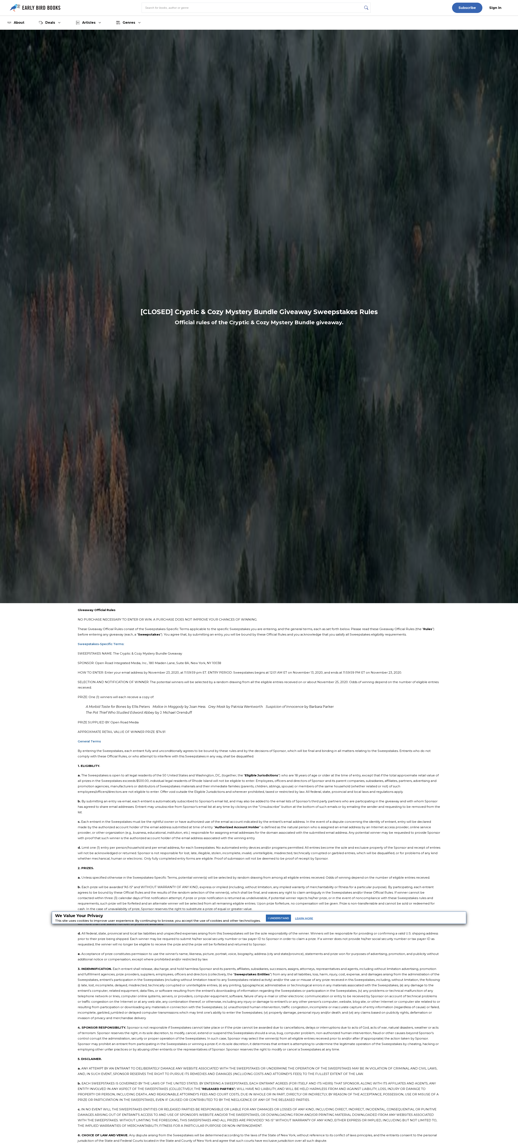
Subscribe (467, 8)
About (19, 22)
